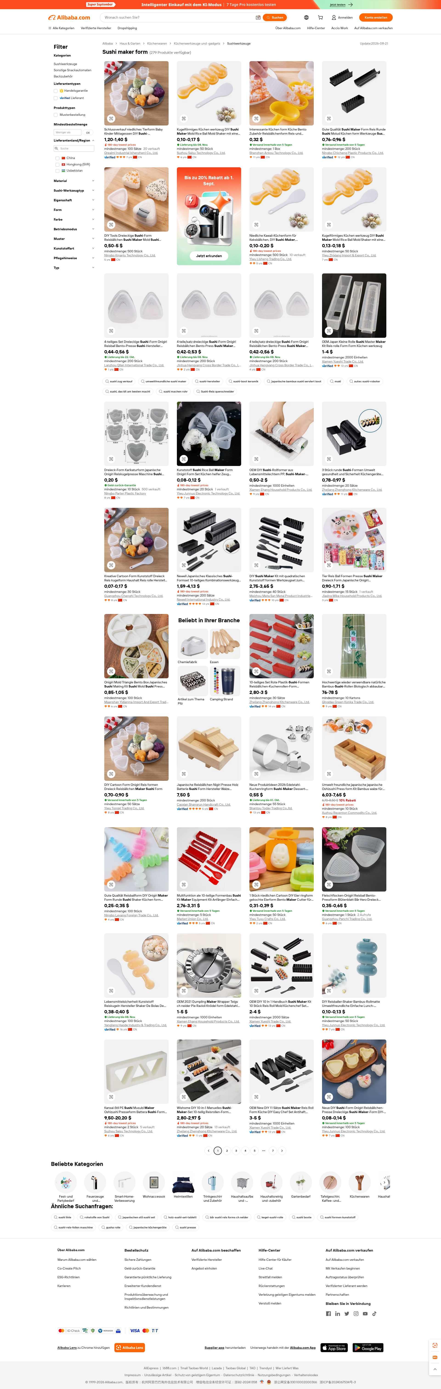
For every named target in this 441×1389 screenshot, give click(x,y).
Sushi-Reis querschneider (217, 391)
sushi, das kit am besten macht (130, 391)
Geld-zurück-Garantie (139, 1268)
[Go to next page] (282, 1151)
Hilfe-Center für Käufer (275, 1259)
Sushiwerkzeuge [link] (239, 43)
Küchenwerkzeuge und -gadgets (197, 43)
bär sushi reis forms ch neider (229, 1217)
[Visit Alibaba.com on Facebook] (328, 1313)
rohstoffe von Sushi (97, 1217)
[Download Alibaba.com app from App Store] (334, 1347)
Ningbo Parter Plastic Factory (125, 493)
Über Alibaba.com (71, 1250)
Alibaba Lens (67, 1347)
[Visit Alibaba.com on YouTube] (365, 1313)
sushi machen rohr (176, 391)
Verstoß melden (270, 1303)
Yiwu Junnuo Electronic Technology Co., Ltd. (208, 493)
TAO (252, 1368)
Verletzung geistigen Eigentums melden (287, 1294)
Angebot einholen (204, 1268)
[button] (258, 17)
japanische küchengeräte (150, 1227)
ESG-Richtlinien (68, 1277)
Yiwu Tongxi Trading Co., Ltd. (124, 808)
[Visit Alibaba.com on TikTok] (374, 1313)
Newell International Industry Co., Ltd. (203, 599)
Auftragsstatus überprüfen (345, 1277)
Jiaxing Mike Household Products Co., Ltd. (352, 596)
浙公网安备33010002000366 (295, 1382)
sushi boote (304, 1217)
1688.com (169, 1368)
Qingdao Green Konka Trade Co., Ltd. (348, 702)
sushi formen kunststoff (340, 1217)
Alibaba (107, 43)
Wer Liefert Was (287, 1368)
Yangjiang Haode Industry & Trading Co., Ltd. (135, 1025)
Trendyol (265, 1368)
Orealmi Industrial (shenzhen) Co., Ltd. (131, 153)
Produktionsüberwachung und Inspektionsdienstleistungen (146, 1297)
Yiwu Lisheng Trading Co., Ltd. (270, 259)
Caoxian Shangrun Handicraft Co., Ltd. (204, 804)
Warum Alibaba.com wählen (76, 1259)
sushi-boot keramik (245, 381)
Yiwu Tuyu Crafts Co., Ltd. (267, 919)
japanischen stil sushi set (139, 1217)
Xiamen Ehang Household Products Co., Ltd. (280, 489)
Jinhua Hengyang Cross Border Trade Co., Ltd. (209, 365)
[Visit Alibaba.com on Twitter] (347, 1313)
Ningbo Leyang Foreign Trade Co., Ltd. (131, 915)
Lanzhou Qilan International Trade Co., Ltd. (134, 365)
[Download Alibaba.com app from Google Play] (368, 1347)
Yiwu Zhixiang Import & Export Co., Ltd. (349, 255)
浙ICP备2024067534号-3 (338, 1382)
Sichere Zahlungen (137, 1259)
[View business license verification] (262, 1382)
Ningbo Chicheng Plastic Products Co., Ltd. (353, 153)
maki (338, 381)
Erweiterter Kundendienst (142, 1286)
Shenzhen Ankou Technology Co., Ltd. (276, 153)
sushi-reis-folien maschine (76, 1227)
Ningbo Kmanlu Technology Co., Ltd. (129, 255)
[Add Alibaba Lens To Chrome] (129, 1347)
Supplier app (214, 1347)
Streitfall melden (270, 1277)
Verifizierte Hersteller (207, 1259)
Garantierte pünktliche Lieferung (147, 1277)
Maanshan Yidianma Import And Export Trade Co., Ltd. (136, 702)
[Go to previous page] (208, 1151)
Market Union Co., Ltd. (192, 919)
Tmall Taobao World (194, 1368)
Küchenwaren (157, 43)
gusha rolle (113, 1227)
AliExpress (151, 1368)
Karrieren (64, 1286)
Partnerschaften (337, 1294)
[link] (435, 1345)
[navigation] (74, 598)
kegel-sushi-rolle (272, 1217)
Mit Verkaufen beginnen (343, 1268)
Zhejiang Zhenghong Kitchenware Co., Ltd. (352, 489)
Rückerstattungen (272, 1286)
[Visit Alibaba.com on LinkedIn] (337, 1313)
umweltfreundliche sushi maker (166, 381)
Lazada (217, 1368)
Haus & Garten (130, 43)
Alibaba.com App (303, 1347)
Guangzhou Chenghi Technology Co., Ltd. (133, 596)
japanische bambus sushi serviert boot (296, 381)
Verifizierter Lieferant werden (347, 1286)
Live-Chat (266, 1268)
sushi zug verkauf (121, 381)
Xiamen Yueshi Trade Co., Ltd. (343, 361)
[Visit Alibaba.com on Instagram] (356, 1313)
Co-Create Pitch (69, 1268)
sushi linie (65, 1217)
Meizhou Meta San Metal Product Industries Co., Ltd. (281, 596)
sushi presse (188, 1227)
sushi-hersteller (210, 381)
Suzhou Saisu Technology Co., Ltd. (201, 153)
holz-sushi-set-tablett (182, 1217)
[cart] (321, 18)
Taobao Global (236, 1368)
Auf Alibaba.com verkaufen (345, 1259)
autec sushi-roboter (367, 381)
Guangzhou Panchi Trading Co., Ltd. (347, 919)
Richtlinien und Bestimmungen (146, 1307)
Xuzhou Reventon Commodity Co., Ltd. (349, 813)
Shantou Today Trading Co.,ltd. (270, 808)
